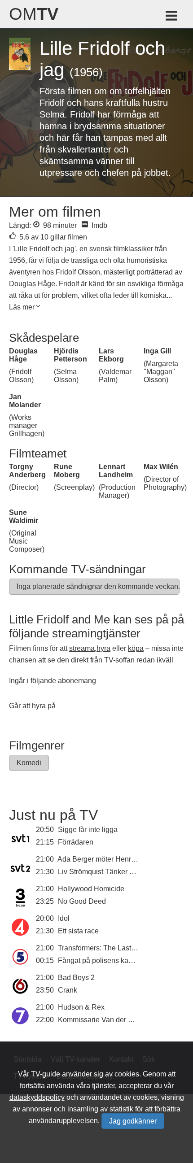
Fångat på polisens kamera (101, 960)
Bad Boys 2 (76, 977)
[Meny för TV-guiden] (172, 17)
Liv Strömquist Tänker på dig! (104, 872)
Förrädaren (75, 842)
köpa (136, 648)
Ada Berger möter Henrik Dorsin (108, 859)
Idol (64, 918)
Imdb (98, 225)
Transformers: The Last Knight (106, 948)
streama (82, 648)
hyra (103, 648)
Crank (67, 990)
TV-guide (45, 1074)
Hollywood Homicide (91, 889)
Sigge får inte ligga (88, 829)
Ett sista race (78, 931)
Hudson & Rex (81, 1007)
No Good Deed (82, 901)
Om (33, 13)
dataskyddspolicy (37, 1097)
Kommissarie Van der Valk (100, 1020)
